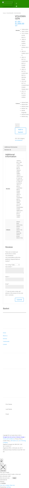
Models (18, 30)
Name (7, 276)
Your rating (8, 264)
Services (5, 338)
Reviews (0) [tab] (8, 149)
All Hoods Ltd (14, 440)
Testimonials (6, 341)
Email (7, 284)
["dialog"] (14, 475)
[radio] (25, 29)
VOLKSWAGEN (10, 13)
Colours (18, 103)
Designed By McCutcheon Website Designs (14, 437)
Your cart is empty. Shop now (7, 485)
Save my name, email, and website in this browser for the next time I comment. (14, 293)
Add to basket (20, 130)
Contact (5, 344)
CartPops (8, 487)
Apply (14, 478)
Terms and (6, 439)
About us (5, 335)
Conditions (11, 439)
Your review (8, 266)
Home (4, 13)
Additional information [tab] (11, 147)
